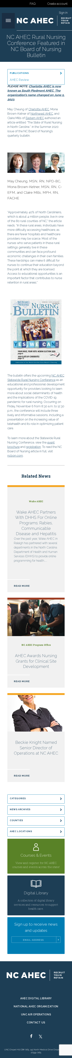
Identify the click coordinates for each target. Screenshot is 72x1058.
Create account (57, 3)
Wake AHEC (36, 501)
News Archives (20, 809)
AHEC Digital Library (36, 998)
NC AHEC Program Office (36, 644)
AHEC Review (19, 80)
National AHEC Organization (36, 1006)
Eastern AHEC (35, 118)
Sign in (63, 12)
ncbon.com (15, 455)
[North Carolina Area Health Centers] (44, 20)
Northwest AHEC (41, 113)
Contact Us (36, 1022)
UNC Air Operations (36, 1014)
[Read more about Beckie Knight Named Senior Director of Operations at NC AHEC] (36, 740)
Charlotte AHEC (38, 109)
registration (33, 447)
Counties (16, 820)
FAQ (33, 3)
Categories (18, 798)
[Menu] (8, 21)
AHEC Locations (21, 831)
